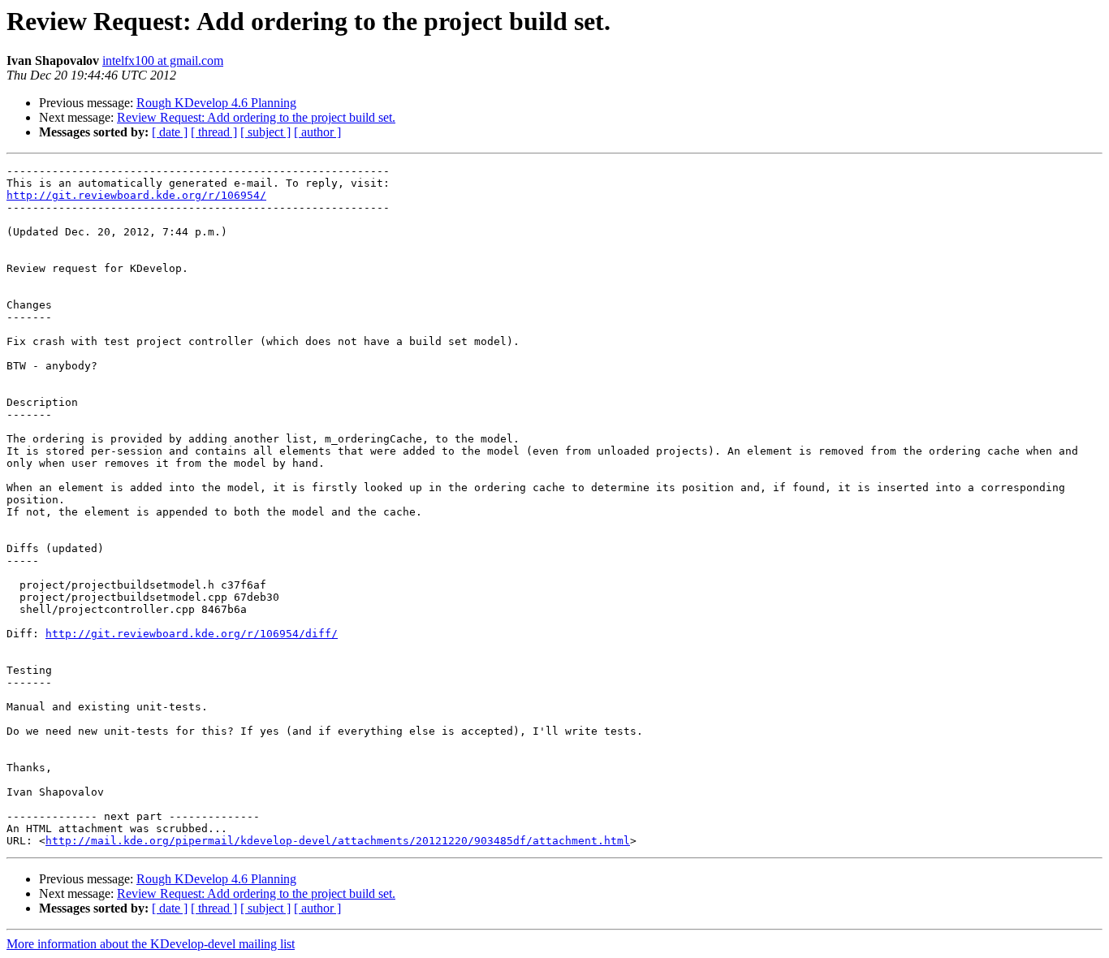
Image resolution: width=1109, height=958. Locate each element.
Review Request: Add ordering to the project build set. (256, 117)
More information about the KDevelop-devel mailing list (150, 944)
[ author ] (317, 132)
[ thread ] (214, 132)
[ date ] (170, 132)
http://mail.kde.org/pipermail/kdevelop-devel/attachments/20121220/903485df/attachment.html (337, 841)
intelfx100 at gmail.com (162, 60)
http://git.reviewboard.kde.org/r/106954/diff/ (191, 634)
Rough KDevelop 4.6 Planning (216, 103)
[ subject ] (265, 132)
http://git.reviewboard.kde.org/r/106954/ (136, 195)
